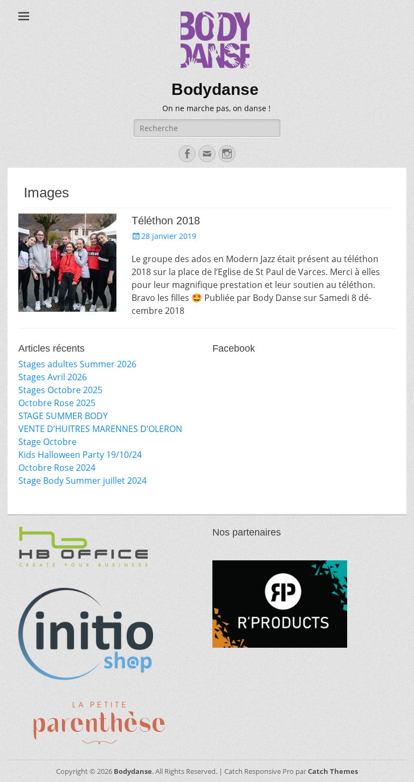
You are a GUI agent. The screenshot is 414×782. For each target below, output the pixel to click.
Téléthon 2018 (166, 221)
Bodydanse (215, 89)
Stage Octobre (47, 442)
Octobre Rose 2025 (56, 403)
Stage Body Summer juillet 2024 (82, 480)
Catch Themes (333, 771)
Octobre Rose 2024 (56, 468)
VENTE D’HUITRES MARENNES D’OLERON (100, 429)
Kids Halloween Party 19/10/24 (80, 455)
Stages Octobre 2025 (60, 390)
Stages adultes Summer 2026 (77, 364)
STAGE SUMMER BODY (63, 416)
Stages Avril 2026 (52, 377)
